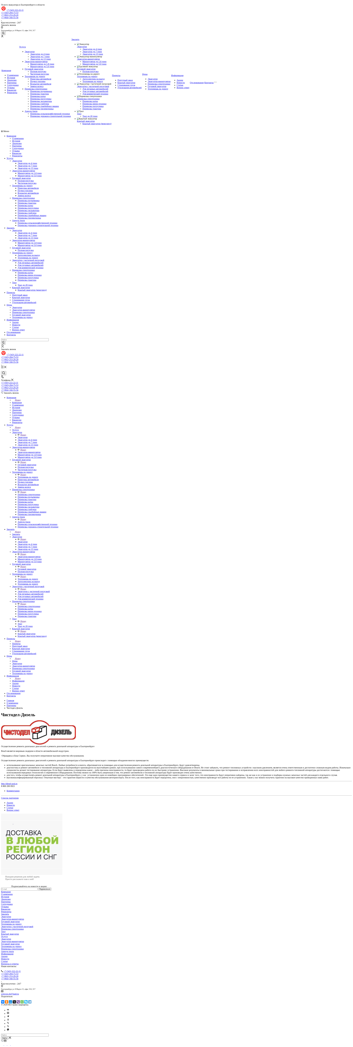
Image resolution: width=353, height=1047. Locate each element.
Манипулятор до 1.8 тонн (42, 64)
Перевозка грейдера (39, 104)
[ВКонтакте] (2, 1002)
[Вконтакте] (8, 1010)
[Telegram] (29, 1002)
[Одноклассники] (6, 1002)
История (11, 77)
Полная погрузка (38, 71)
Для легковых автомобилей (95, 89)
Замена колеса (36, 86)
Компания (6, 70)
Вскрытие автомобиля (40, 84)
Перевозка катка (38, 96)
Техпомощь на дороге (35, 76)
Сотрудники (13, 85)
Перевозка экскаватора (41, 101)
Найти (4, 1038)
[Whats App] (8, 1030)
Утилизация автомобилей (129, 87)
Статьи (180, 85)
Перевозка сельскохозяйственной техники (50, 114)
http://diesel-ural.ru (9, 783)
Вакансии (11, 90)
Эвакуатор (30, 51)
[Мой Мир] (10, 1002)
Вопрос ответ (183, 87)
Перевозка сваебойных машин (44, 106)
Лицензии (12, 80)
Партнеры (12, 82)
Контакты (209, 82)
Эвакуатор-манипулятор (36, 61)
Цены (145, 74)
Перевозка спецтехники (36, 89)
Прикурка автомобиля (40, 79)
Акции (180, 80)
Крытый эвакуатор (86, 121)
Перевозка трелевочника (42, 109)
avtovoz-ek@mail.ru (10, 994)
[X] (14, 1002)
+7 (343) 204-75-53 (9, 12)
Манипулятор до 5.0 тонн (42, 66)
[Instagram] (8, 1013)
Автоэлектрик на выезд (93, 79)
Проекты (116, 75)
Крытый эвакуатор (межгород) (96, 123)
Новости (181, 82)
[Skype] (26, 1002)
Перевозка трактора (39, 94)
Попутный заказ (125, 80)
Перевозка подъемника (41, 91)
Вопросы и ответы (10, 964)
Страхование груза (126, 85)
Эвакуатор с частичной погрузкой (93, 86)
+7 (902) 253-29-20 (9, 15)
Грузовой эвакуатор (34, 69)
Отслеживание (197, 82)
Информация (177, 75)
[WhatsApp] (22, 1002)
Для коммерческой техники (95, 94)
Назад (18, 400)
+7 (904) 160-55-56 (9, 17)
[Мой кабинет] (2, 36)
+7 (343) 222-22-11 (15, 10)
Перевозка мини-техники (94, 104)
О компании (13, 75)
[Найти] (3, 343)
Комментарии (13, 791)
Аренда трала (31, 111)
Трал (79, 114)
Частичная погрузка (39, 74)
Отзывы (11, 87)
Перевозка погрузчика (40, 99)
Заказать (75, 39)
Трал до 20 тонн (89, 116)
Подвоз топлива (37, 81)
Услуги (22, 47)
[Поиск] (3, 33)
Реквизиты (12, 92)
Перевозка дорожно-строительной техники (50, 116)
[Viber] (18, 1002)
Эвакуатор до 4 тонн (40, 54)
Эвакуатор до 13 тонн (40, 59)
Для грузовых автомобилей (95, 91)
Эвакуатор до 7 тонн (40, 56)
